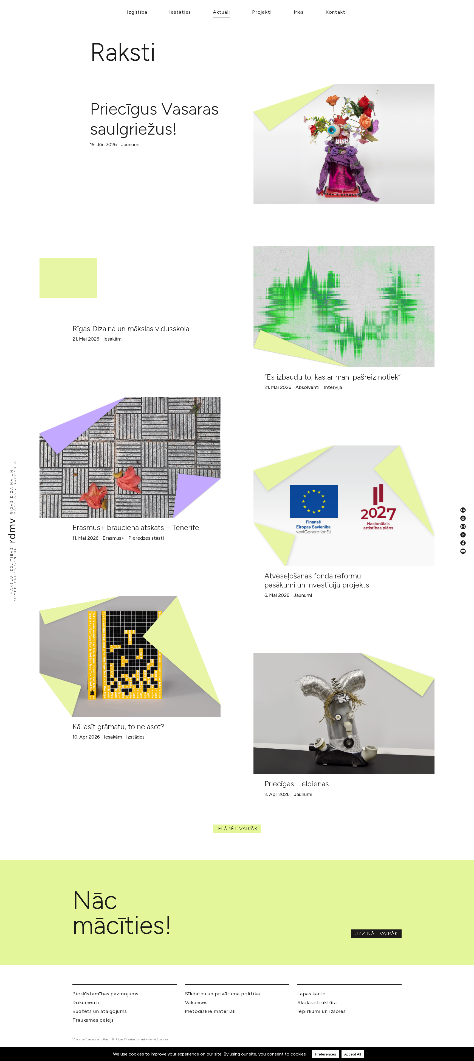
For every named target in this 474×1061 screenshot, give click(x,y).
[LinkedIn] (463, 535)
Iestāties (180, 12)
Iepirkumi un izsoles (321, 1011)
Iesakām (112, 339)
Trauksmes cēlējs (93, 1020)
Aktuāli (221, 12)
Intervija (333, 387)
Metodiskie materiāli (210, 1011)
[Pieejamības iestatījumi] (463, 518)
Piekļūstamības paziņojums (105, 994)
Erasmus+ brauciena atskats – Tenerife (135, 527)
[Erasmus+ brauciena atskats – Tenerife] (130, 457)
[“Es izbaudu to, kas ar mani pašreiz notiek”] (344, 306)
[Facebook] (463, 543)
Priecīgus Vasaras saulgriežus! (154, 119)
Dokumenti (85, 1002)
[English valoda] (463, 510)
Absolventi (307, 387)
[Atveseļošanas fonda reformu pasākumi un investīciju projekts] (344, 505)
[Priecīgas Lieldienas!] (344, 713)
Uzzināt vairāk (376, 934)
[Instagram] (463, 526)
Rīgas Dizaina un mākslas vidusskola (130, 328)
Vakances (196, 1002)
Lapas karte (311, 994)
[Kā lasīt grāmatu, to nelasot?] (130, 656)
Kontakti (336, 12)
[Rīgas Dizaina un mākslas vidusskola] (130, 258)
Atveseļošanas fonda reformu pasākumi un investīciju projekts (316, 580)
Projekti (262, 12)
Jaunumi (130, 144)
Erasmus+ (113, 538)
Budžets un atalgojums (99, 1011)
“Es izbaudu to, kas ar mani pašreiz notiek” (332, 376)
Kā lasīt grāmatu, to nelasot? (118, 726)
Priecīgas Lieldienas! (297, 783)
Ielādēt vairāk (237, 829)
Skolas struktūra (317, 1002)
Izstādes (135, 737)
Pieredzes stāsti (146, 538)
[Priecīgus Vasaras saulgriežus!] (344, 144)
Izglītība (137, 12)
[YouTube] (463, 551)
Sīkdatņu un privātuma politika (222, 994)
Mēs (299, 12)
